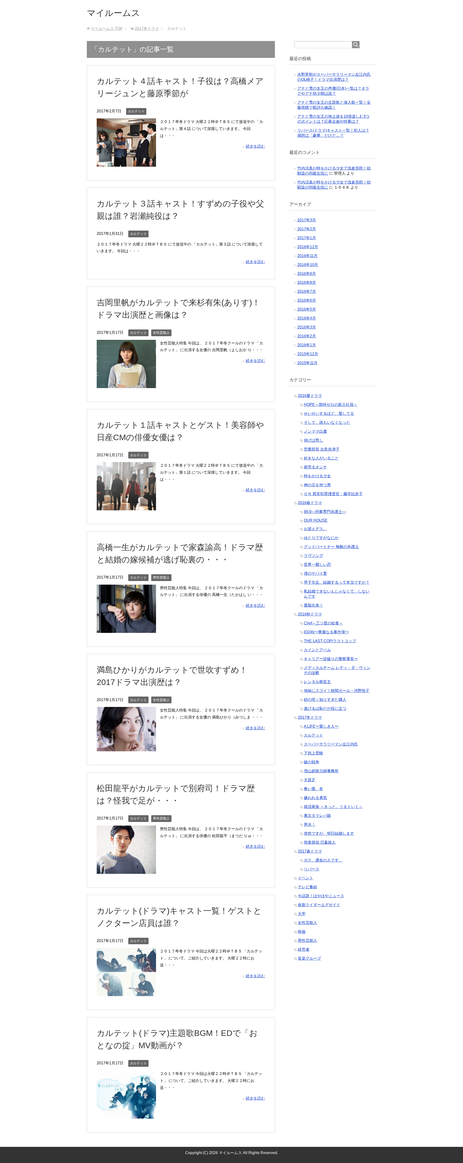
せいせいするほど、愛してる (329, 413)
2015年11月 (307, 363)
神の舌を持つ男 (317, 485)
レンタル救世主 (317, 682)
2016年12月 (307, 247)
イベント (305, 878)
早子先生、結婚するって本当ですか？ (336, 582)
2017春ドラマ (310, 851)
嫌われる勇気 (315, 798)
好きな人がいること (321, 458)
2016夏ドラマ (310, 396)
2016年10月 (307, 265)
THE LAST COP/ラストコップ (330, 641)
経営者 (303, 949)
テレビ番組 (307, 887)
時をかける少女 (317, 476)
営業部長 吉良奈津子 (322, 449)
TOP (107, 29)
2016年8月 (306, 282)
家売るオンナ (315, 467)
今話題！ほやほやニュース (321, 896)
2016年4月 (306, 318)
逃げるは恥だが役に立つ (325, 708)
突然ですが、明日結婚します (329, 833)
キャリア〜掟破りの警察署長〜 (331, 659)
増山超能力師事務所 (321, 771)
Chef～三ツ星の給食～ (323, 623)
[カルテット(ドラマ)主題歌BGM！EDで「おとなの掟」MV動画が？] (126, 1115)
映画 (302, 932)
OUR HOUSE (315, 520)
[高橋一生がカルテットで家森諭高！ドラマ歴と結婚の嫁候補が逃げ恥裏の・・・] (126, 629)
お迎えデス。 (315, 529)
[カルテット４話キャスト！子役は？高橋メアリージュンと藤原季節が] (126, 163)
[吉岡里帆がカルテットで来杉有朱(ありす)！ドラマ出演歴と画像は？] (126, 384)
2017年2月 (306, 229)
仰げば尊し (313, 440)
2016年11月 (307, 256)
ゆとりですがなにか (321, 538)
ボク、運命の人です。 (323, 860)
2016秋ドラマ (310, 614)
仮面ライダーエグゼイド (319, 905)
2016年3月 (306, 327)
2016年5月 (306, 309)
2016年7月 (306, 291)
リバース (311, 869)
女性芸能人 (161, 333)
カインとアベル (317, 650)
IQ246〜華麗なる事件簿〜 (326, 632)
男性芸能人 (161, 577)
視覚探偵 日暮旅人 (320, 842)
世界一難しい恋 (317, 564)
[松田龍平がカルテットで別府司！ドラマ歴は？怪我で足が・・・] (126, 870)
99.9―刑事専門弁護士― (325, 512)
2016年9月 (306, 274)
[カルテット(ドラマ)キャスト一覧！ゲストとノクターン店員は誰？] (126, 993)
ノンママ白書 (315, 431)
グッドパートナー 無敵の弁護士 (331, 547)
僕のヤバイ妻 (315, 573)
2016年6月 (306, 300)
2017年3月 (306, 220)
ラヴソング (313, 556)
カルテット (136, 111)
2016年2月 (306, 336)
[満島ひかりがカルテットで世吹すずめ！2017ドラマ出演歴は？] (126, 748)
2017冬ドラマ (310, 717)
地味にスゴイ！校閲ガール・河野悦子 (336, 691)
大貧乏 (309, 780)
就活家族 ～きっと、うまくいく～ (333, 807)
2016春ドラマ (310, 503)
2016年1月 (306, 345)
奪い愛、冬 (313, 789)
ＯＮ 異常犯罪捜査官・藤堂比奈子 (333, 494)
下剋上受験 (313, 753)
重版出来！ (313, 605)
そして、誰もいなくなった (327, 422)
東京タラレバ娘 (317, 816)
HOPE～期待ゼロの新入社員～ (330, 405)
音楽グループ (309, 958)
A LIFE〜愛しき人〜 (321, 726)
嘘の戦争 (311, 762)
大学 (302, 914)
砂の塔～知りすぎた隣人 (325, 700)
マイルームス (113, 13)
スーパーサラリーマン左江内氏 (331, 744)
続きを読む (255, 146)
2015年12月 (307, 354)
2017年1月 (306, 238)
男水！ (309, 824)
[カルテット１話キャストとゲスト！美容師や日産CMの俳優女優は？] (126, 507)
